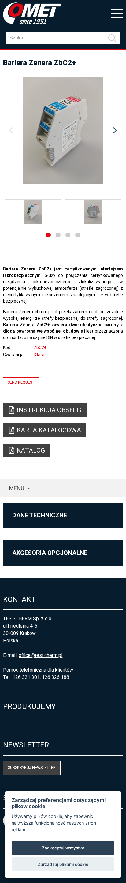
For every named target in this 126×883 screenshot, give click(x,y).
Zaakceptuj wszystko (63, 847)
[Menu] (117, 13)
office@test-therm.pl (40, 655)
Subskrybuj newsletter (32, 767)
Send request (21, 382)
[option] (63, 130)
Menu (16, 488)
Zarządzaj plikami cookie (63, 864)
